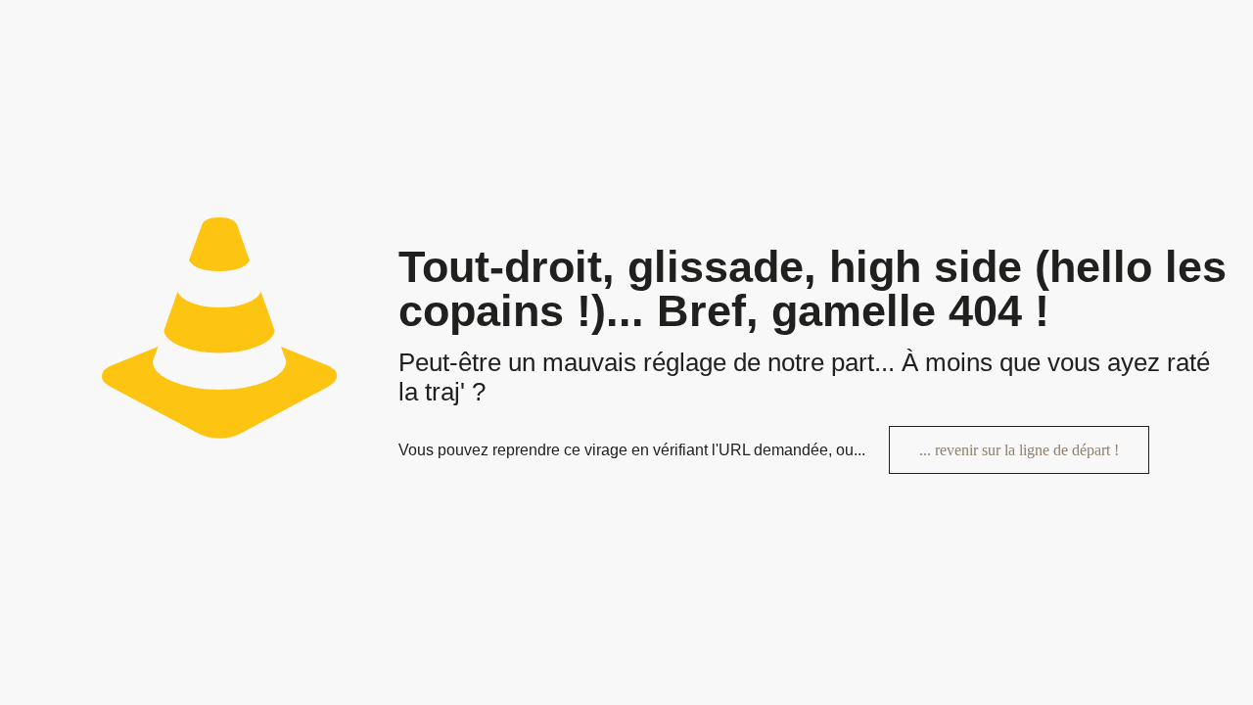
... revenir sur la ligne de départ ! (1019, 450)
